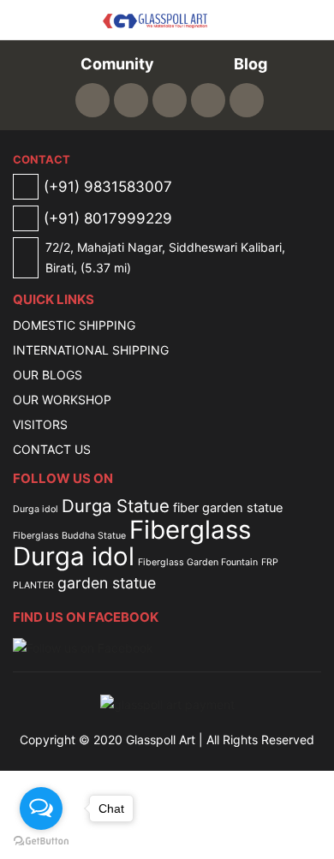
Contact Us (52, 449)
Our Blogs (47, 374)
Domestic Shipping (74, 325)
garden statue (106, 583)
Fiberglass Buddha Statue (69, 535)
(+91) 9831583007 (108, 186)
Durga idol (35, 509)
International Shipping (91, 350)
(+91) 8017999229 (108, 218)
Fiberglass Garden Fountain (198, 562)
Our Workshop (62, 399)
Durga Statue (116, 505)
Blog (248, 64)
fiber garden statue (228, 508)
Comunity (115, 64)
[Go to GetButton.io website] (41, 841)
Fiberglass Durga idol (132, 543)
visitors (40, 424)
